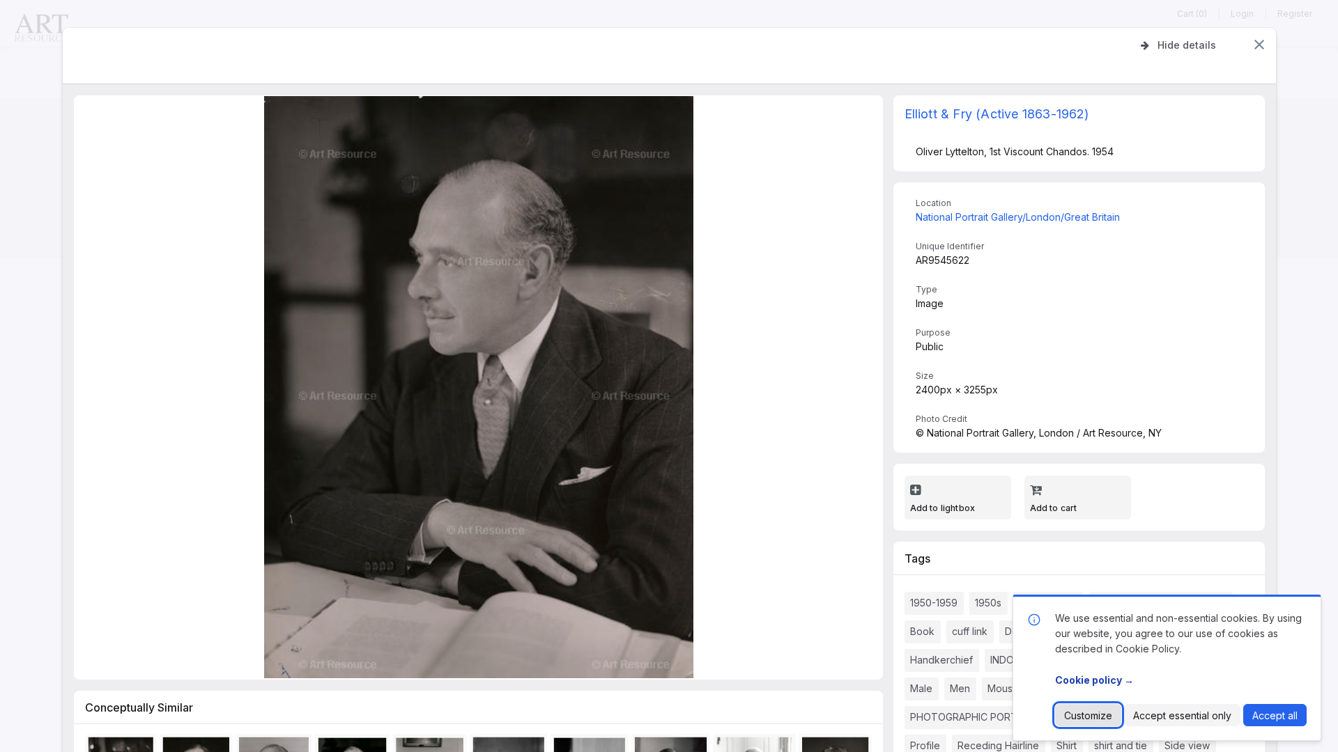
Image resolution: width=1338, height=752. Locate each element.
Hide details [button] (1187, 45)
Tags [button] (917, 558)
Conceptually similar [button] (139, 707)
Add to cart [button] (1053, 508)
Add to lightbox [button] (943, 508)
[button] (1259, 44)
